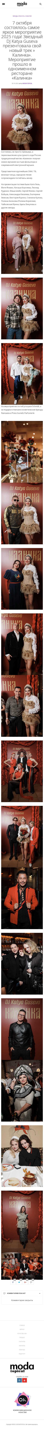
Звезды (15, 16)
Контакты (22, 1345)
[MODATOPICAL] (22, 4)
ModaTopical (27, 83)
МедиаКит (22, 1354)
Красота (21, 16)
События (28, 16)
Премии (22, 1337)
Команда (22, 1350)
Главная (22, 1325)
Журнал (22, 1329)
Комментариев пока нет (16, 1293)
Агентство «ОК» (22, 1333)
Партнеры (22, 1341)
